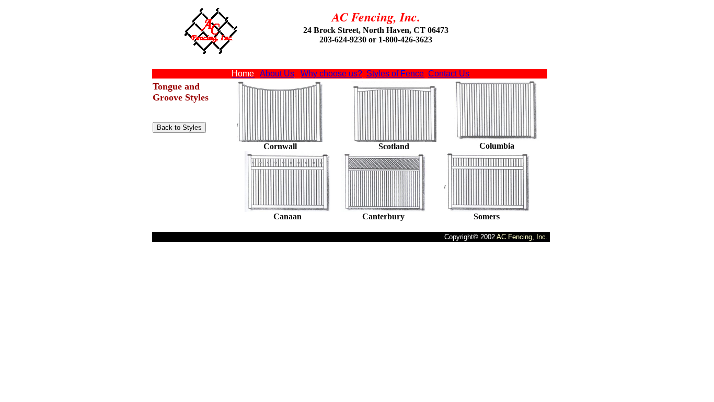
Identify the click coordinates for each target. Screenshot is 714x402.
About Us (277, 73)
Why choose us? (331, 73)
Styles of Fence (395, 73)
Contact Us (448, 73)
